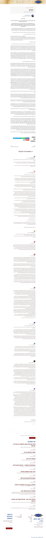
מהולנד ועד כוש (30, 459)
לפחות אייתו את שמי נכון (28, 491)
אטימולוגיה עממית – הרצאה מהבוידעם (24, 465)
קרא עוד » (34, 449)
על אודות (30, 1)
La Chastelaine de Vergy (20, 94)
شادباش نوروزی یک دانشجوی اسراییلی (25, 484)
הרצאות (20, 1)
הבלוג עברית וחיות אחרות (25, 1)
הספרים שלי (17, 1)
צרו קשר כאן (22, 132)
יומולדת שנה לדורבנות (14, 28)
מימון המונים (26, 2)
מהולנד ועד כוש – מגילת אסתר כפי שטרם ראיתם (23, 500)
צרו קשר (14, 2)
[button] (5, 1)
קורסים (10, 1)
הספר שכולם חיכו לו (29, 452)
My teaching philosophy (28, 478)
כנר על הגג (25, 34)
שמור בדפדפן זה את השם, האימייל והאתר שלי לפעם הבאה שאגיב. (27, 435)
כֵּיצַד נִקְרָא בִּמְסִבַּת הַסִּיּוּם (28, 471)
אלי (34, 255)
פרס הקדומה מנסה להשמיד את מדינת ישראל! (24, 445)
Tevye (11, 37)
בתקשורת (17, 2)
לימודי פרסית (13, 1)
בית (32, 1)
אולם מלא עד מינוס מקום (22, 28)
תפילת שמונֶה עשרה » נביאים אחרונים (28, 227)
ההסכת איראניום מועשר (21, 2)
